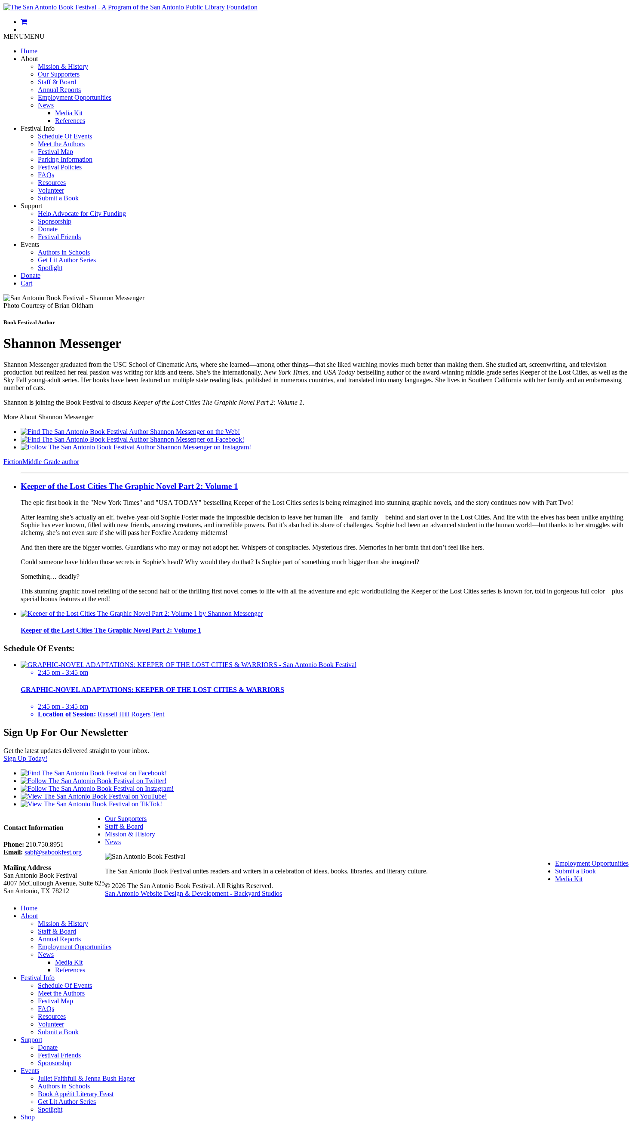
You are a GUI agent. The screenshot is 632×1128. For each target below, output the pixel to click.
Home (29, 51)
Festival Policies (60, 167)
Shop (28, 1117)
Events (30, 1070)
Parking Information (65, 159)
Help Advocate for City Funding (82, 213)
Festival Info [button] (38, 128)
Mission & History (63, 66)
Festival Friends (59, 236)
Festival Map (55, 151)
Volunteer (51, 190)
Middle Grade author (50, 461)
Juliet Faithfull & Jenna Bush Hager (86, 1078)
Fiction (12, 461)
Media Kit (69, 113)
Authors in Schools (64, 252)
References (70, 120)
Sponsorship (54, 221)
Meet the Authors (61, 144)
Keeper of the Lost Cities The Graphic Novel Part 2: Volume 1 (129, 486)
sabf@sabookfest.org (53, 852)
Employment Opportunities (74, 97)
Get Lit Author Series (67, 260)
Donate (48, 229)
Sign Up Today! (25, 758)
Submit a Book (58, 198)
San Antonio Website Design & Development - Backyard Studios (193, 893)
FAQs (46, 174)
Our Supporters (59, 74)
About (29, 915)
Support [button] (31, 205)
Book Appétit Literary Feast (76, 1093)
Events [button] (30, 244)
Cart (26, 283)
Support (31, 1039)
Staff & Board (57, 82)
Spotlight (50, 267)
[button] (24, 36)
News (46, 105)
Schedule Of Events (65, 136)
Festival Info (38, 977)
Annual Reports (59, 89)
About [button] (29, 58)
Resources (52, 182)
